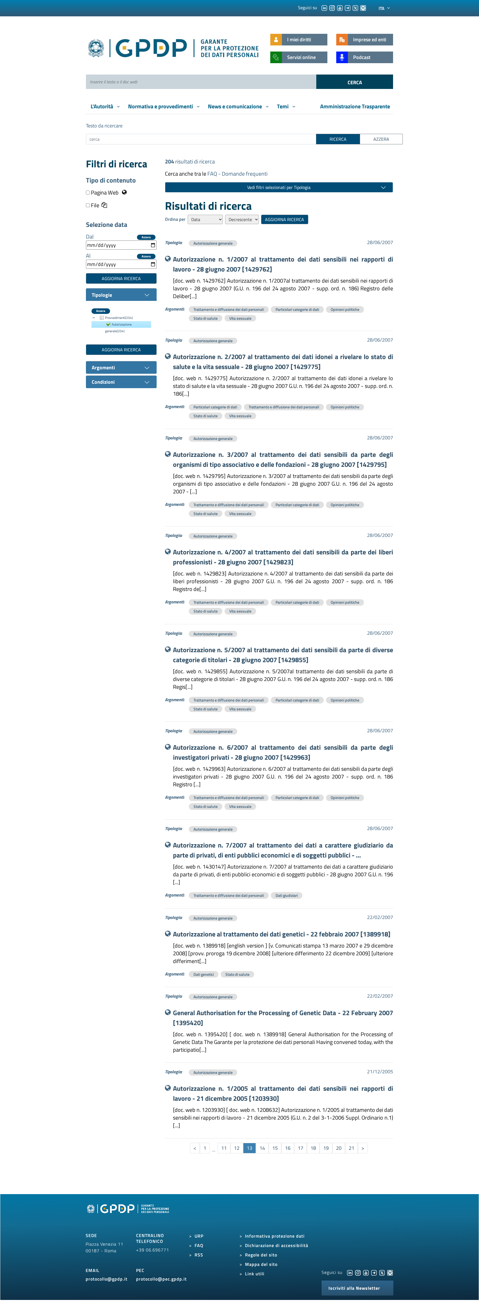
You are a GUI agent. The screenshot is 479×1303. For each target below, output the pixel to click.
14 (262, 1148)
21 (351, 1148)
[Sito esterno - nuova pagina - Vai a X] (382, 1272)
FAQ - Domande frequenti (237, 173)
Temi (283, 106)
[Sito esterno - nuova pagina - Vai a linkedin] (350, 1272)
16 (288, 1148)
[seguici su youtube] (340, 7)
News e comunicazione (235, 106)
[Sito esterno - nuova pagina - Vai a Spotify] (390, 1272)
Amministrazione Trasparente (355, 106)
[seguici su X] (355, 7)
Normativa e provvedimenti (161, 106)
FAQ (199, 1245)
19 (326, 1148)
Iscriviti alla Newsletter (354, 1288)
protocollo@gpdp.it (107, 1279)
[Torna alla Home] (174, 47)
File (94, 205)
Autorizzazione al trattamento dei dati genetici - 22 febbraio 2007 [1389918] (282, 934)
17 (300, 1148)
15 (275, 1148)
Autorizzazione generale (213, 243)
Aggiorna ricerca (121, 278)
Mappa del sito (261, 1264)
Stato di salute (205, 318)
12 (237, 1148)
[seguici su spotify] (363, 7)
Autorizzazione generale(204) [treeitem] (118, 328)
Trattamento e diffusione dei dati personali (228, 309)
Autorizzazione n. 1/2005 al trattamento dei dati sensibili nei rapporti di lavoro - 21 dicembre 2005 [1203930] (283, 1093)
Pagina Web (105, 192)
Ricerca (338, 139)
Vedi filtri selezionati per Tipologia (278, 187)
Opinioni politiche (345, 309)
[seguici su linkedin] (324, 7)
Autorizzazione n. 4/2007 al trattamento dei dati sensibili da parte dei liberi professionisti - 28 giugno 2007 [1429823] (283, 557)
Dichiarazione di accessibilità (276, 1245)
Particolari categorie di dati (297, 309)
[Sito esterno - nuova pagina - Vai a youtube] (366, 1272)
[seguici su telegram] (347, 7)
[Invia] (354, 82)
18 (313, 1148)
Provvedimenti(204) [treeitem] (119, 317)
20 (339, 1148)
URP (199, 1236)
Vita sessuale (240, 318)
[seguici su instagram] (332, 7)
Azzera (146, 237)
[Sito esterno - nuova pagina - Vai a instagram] (358, 1272)
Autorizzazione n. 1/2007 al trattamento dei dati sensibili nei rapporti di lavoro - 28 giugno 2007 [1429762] (283, 264)
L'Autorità (102, 106)
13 (249, 1148)
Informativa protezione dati (275, 1236)
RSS (199, 1254)
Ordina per (175, 219)
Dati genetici (203, 974)
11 (224, 1148)
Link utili (254, 1273)
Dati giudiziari (287, 895)
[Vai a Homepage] (129, 1215)
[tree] (121, 324)
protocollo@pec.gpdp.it (161, 1279)
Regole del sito (261, 1254)
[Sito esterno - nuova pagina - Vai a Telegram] (374, 1272)
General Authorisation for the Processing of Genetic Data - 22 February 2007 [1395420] (283, 1018)
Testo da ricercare (104, 125)
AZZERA (381, 139)
